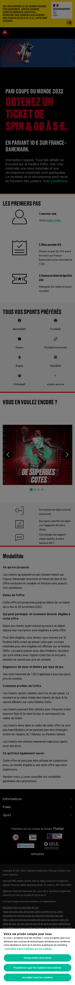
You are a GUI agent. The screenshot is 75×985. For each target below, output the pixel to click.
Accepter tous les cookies (37, 977)
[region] (37, 957)
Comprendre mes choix (37, 957)
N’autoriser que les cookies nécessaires (37, 967)
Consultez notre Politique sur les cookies (28, 948)
